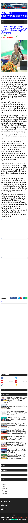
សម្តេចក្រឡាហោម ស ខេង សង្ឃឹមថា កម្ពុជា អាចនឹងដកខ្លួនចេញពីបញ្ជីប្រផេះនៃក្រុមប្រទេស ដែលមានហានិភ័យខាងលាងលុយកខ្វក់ (17, 438)
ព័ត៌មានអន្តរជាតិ (4, 493)
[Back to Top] (14, 515)
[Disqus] (14, 353)
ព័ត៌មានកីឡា (4, 484)
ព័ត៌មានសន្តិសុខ (4, 489)
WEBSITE (14, 519)
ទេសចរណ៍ (3, 482)
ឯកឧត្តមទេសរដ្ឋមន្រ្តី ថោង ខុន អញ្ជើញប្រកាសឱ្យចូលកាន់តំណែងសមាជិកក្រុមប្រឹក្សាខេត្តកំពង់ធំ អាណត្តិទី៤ (17, 419)
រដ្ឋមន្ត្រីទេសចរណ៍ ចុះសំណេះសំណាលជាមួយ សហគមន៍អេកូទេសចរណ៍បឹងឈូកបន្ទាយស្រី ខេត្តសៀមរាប (17, 406)
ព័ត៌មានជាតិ (22, 36)
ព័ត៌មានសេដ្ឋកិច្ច (4, 491)
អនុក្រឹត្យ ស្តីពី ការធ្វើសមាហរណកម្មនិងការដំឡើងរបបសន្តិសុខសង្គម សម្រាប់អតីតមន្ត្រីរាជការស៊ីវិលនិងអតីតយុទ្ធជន (17, 413)
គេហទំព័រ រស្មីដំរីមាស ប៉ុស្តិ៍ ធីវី (20, 517)
